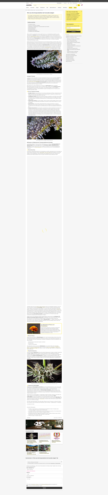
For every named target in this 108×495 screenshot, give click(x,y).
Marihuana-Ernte (69, 43)
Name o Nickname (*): (30, 467)
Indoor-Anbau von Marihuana (58, 417)
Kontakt (81, 0)
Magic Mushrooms (69, 61)
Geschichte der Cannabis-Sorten (72, 48)
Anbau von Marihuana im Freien (72, 41)
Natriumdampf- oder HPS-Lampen (45, 152)
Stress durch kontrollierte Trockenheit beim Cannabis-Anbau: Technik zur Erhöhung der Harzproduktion (32, 441)
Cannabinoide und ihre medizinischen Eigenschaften (44, 453)
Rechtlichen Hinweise (35, 484)
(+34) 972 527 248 (75, 0)
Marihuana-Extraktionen (70, 56)
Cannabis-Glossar (70, 47)
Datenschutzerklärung (44, 484)
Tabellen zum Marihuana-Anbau (72, 52)
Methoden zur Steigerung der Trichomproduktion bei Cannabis (39, 26)
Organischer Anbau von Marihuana (72, 51)
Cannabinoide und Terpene (70, 60)
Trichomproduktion (48, 46)
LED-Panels (58, 308)
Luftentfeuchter (42, 398)
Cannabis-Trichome (32, 24)
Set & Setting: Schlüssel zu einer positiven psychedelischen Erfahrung (31, 453)
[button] (61, 425)
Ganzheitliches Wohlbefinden (70, 54)
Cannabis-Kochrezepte (69, 57)
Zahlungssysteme (57, 463)
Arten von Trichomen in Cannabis (34, 25)
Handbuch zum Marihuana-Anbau (71, 37)
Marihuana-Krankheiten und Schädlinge (73, 38)
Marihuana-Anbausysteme (71, 44)
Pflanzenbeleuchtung (32, 27)
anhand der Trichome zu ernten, (34, 80)
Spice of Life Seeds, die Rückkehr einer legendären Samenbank (56, 441)
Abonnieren (74, 31)
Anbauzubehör (69, 19)
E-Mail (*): (28, 472)
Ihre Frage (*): (28, 477)
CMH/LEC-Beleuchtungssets (40, 306)
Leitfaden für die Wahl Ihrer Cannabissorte (74, 45)
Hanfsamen (75, 18)
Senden (44, 487)
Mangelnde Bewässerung (33, 30)
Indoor (75, 7)
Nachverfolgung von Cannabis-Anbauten (73, 42)
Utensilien (74, 19)
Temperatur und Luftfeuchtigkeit (34, 31)
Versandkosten (53, 463)
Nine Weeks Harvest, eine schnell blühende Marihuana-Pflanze (44, 441)
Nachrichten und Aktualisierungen (71, 55)
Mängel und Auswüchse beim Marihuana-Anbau (73, 50)
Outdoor (70, 7)
